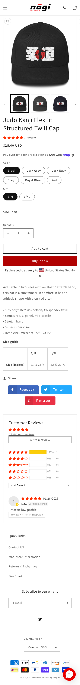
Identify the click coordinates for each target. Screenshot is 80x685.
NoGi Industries (34, 677)
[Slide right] (75, 104)
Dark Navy (58, 170)
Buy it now (40, 261)
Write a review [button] (40, 440)
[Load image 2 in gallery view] (40, 103)
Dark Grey (33, 170)
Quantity (8, 225)
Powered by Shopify (51, 677)
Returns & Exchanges (23, 566)
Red (54, 180)
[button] (5, 7)
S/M (10, 197)
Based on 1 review (21, 434)
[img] (31, 498)
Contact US (16, 547)
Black (12, 170)
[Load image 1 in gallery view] (19, 103)
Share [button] (12, 378)
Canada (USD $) (38, 647)
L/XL (27, 197)
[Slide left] (4, 104)
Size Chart (10, 212)
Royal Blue (33, 180)
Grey (11, 180)
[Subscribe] (66, 603)
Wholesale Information (25, 557)
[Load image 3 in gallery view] (60, 103)
